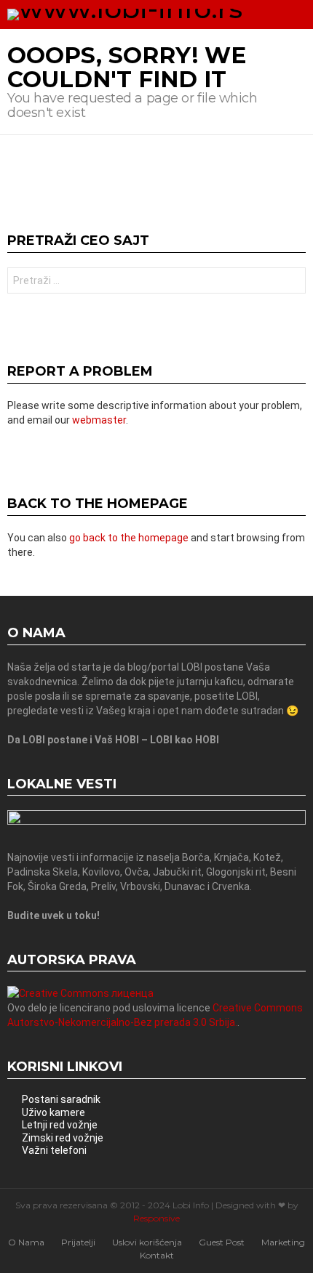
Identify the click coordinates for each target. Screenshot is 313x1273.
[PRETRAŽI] (297, 14)
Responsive (156, 1218)
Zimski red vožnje (62, 1138)
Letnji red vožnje (60, 1125)
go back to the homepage (129, 537)
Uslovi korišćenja (147, 1242)
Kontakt (157, 1255)
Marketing (283, 1242)
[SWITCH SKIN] (273, 14)
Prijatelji (78, 1242)
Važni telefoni (54, 1150)
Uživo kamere (53, 1112)
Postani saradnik (61, 1099)
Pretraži (291, 282)
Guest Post (222, 1242)
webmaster (99, 420)
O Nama (26, 1242)
